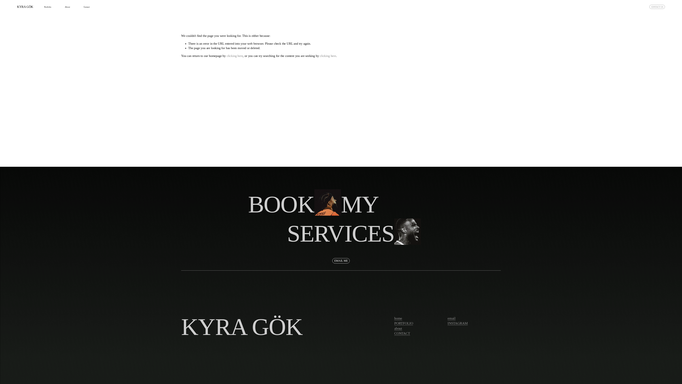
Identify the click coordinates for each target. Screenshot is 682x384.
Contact (87, 7)
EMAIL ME (341, 260)
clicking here (235, 56)
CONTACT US (657, 7)
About (67, 7)
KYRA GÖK (25, 7)
